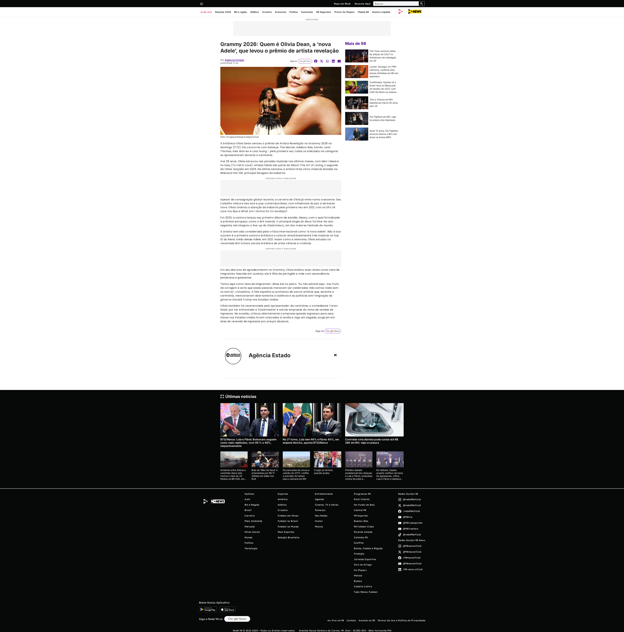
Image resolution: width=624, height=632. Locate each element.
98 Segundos (323, 12)
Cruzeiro (267, 12)
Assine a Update (381, 12)
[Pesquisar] (421, 3)
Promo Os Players (344, 12)
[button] (315, 61)
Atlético (254, 12)
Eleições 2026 (223, 12)
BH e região (240, 12)
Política (293, 12)
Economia (280, 12)
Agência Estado (234, 60)
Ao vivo (207, 12)
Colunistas (307, 12)
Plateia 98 (363, 12)
